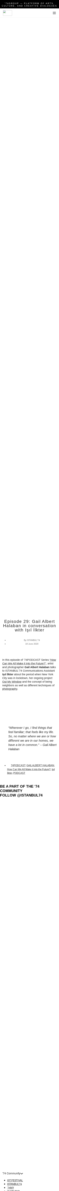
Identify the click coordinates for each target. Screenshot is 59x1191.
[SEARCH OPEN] (48, 13)
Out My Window (11, 681)
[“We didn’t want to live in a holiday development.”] (14, 1120)
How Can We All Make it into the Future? (29, 769)
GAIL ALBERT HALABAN (40, 765)
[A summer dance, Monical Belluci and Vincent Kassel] (14, 811)
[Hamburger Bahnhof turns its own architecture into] (14, 986)
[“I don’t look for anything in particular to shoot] (44, 864)
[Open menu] (54, 13)
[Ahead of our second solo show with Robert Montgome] (44, 998)
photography (9, 688)
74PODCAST (18, 765)
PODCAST (19, 773)
